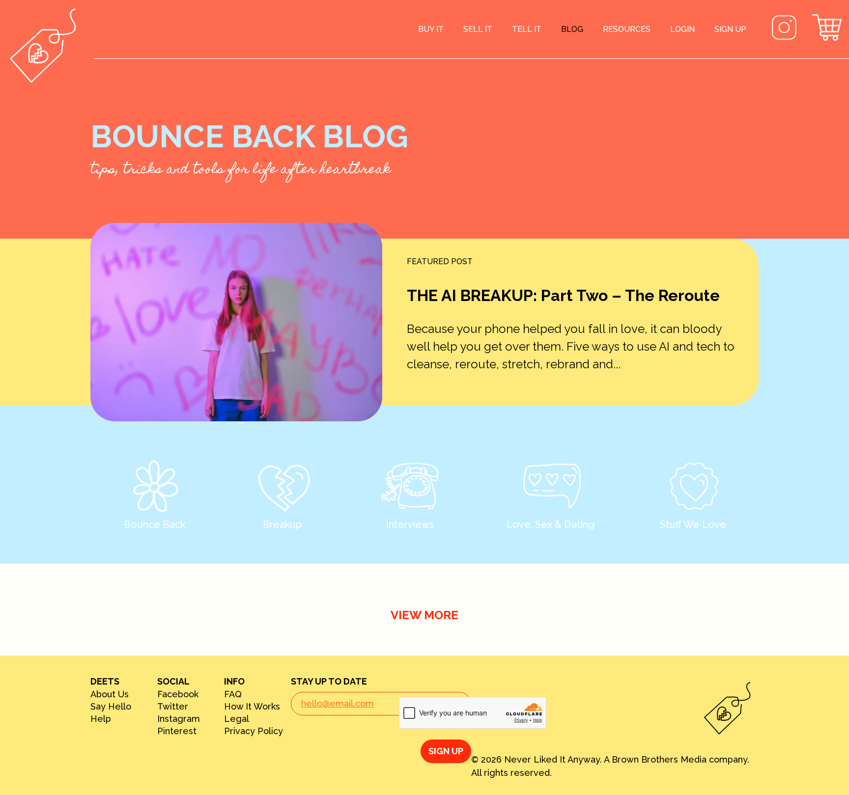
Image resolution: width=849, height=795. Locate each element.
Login (682, 29)
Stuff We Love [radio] (693, 524)
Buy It (431, 29)
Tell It (526, 29)
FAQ (233, 694)
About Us (109, 694)
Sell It (477, 29)
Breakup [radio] (282, 524)
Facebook (177, 694)
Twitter (172, 707)
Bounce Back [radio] (154, 524)
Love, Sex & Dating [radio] (550, 524)
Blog (572, 29)
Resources (627, 29)
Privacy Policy (253, 731)
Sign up (730, 29)
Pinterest (177, 731)
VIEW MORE (424, 615)
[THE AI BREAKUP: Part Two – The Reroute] (236, 322)
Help (100, 719)
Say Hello (110, 707)
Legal (236, 719)
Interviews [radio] (410, 524)
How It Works (252, 707)
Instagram (178, 719)
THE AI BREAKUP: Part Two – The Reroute (563, 295)
